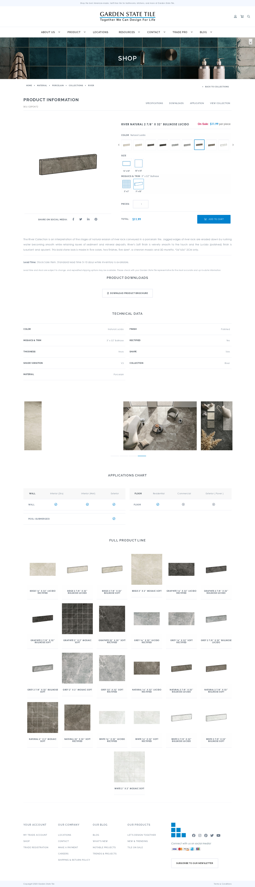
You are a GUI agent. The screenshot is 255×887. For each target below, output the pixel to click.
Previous (118, 145)
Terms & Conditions (223, 884)
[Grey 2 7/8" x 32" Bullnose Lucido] (175, 145)
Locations (100, 32)
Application (197, 103)
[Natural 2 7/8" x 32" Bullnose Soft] (211, 145)
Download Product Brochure (129, 293)
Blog (203, 32)
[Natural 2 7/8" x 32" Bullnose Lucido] (199, 145)
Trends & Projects (105, 854)
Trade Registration (35, 847)
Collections (76, 85)
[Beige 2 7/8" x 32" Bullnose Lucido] (126, 145)
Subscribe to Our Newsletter (194, 863)
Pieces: (125, 204)
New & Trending (138, 841)
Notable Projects (104, 847)
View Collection (220, 103)
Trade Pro (180, 32)
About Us (48, 32)
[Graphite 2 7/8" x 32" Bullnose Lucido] (151, 145)
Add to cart (216, 219)
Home (29, 85)
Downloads (176, 103)
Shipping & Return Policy (74, 860)
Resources (127, 32)
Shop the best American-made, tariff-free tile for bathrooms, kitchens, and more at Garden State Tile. (127, 3)
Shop (26, 841)
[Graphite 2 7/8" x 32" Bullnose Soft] (163, 145)
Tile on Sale (135, 847)
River (91, 85)
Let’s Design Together (142, 835)
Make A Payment (68, 847)
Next (233, 145)
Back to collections (217, 87)
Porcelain (58, 85)
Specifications (154, 103)
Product (74, 32)
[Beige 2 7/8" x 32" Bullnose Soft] (138, 145)
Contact (153, 32)
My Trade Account (35, 835)
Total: (125, 219)
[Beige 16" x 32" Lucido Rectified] (126, 163)
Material (42, 85)
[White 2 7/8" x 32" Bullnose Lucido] (223, 145)
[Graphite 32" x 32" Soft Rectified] (138, 163)
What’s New (100, 841)
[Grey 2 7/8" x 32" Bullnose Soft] (187, 145)
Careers (63, 854)
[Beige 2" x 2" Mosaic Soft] (126, 184)
